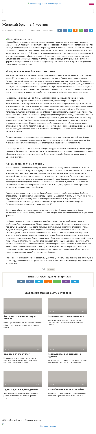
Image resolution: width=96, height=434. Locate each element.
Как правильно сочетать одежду (66, 316)
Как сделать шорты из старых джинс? (20, 317)
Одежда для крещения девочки (21, 389)
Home (4, 20)
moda (52, 269)
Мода (38, 30)
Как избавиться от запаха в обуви (66, 389)
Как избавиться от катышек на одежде (64, 355)
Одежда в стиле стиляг (17, 354)
